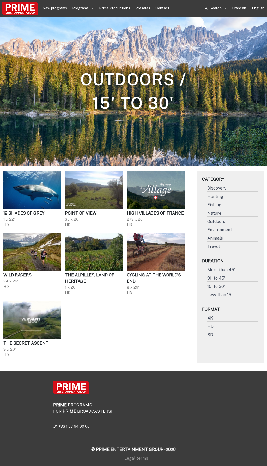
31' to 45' (216, 278)
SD (210, 334)
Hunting (215, 196)
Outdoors (216, 221)
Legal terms (136, 458)
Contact (162, 8)
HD (210, 326)
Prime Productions (114, 8)
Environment (219, 229)
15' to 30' (216, 286)
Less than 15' (219, 294)
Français (239, 8)
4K (210, 318)
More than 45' (221, 269)
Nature (214, 213)
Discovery (217, 188)
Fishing (214, 204)
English (258, 8)
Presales (142, 8)
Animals (215, 238)
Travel (213, 246)
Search (216, 8)
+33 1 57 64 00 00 (74, 426)
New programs (55, 8)
